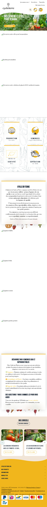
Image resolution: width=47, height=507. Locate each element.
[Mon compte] (35, 10)
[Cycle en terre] (8, 6)
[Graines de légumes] (23, 22)
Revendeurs (34, 2)
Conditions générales (6, 489)
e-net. (16, 494)
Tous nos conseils (23, 423)
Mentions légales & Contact (33, 487)
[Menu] (45, 9)
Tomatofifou (42, 2)
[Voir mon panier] (41, 10)
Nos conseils (24, 420)
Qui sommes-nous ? (24, 2)
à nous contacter (33, 400)
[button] (2, 442)
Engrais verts (11, 386)
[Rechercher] (30, 10)
